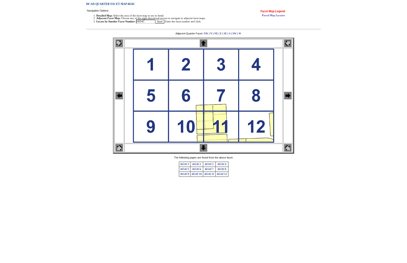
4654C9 (184, 174)
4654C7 (209, 169)
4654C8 (221, 169)
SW (234, 33)
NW (206, 33)
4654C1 (184, 164)
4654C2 (196, 164)
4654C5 (184, 169)
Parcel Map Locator (273, 15)
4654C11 (209, 174)
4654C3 (209, 164)
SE (225, 33)
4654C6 (196, 169)
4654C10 (196, 174)
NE (216, 33)
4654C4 (221, 164)
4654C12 (222, 174)
